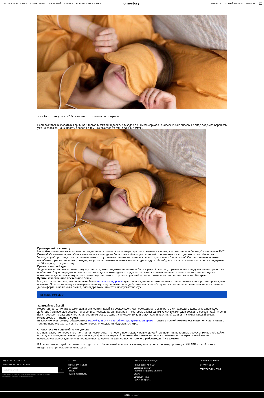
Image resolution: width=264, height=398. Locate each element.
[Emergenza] (132, 3)
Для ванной (54, 3)
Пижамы (68, 3)
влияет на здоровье (110, 281)
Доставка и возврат (142, 367)
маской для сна (98, 320)
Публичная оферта (142, 379)
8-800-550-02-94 (207, 364)
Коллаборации (38, 3)
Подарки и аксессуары (88, 3)
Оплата (137, 373)
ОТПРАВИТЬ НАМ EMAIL (210, 369)
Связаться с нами (141, 376)
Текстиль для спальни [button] (14, 3)
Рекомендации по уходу (144, 364)
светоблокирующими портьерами (132, 320)
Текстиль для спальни (77, 364)
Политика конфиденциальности (148, 370)
